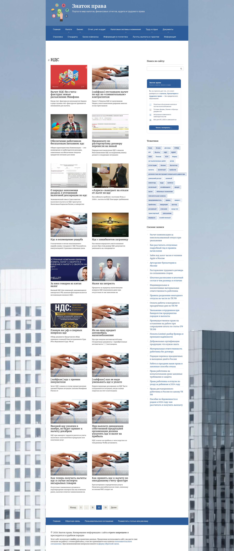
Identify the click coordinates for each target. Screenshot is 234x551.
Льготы (157, 152)
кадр (161, 183)
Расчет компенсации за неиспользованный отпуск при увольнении (165, 237)
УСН (166, 156)
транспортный (153, 213)
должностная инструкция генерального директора (166, 174)
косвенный (152, 187)
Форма (174, 156)
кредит (177, 187)
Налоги (68, 29)
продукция (164, 204)
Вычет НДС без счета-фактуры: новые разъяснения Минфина (65, 94)
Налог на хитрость (103, 283)
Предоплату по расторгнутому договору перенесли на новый (107, 143)
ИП (149, 152)
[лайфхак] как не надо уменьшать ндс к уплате (107, 380)
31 (92, 507)
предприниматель (155, 200)
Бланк (158, 148)
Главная (56, 29)
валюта (151, 170)
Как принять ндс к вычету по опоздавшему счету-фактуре (110, 479)
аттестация (152, 165)
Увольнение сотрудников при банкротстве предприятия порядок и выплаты (164, 313)
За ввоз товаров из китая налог (66, 284)
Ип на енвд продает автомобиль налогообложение (104, 333)
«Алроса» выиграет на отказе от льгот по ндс (110, 191)
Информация (170, 37)
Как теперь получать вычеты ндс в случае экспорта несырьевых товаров (68, 481)
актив (172, 161)
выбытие (173, 170)
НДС (165, 152)
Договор (168, 148)
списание (163, 209)
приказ (168, 200)
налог (150, 191)
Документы (168, 29)
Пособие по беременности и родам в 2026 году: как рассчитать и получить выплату (166, 402)
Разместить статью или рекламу (133, 521)
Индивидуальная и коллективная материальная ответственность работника (164, 288)
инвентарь (152, 183)
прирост (177, 200)
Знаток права (89, 6)
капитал (170, 183)
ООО (150, 156)
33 (105, 507)
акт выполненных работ (157, 161)
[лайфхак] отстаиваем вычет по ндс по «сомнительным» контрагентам (110, 94)
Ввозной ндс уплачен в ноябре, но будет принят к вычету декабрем (67, 429)
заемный (169, 178)
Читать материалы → (164, 128)
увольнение (167, 213)
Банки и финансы (91, 37)
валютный (162, 170)
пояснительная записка (157, 196)
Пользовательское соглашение (99, 521)
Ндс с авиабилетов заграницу (110, 239)
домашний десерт (154, 178)
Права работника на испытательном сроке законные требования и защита (166, 374)
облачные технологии (165, 191)
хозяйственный (165, 218)
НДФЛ (173, 152)
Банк (150, 148)
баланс (163, 165)
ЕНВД (177, 148)
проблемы (152, 204)
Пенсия (158, 156)
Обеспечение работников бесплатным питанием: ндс (67, 142)
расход (174, 204)
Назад (73, 507)
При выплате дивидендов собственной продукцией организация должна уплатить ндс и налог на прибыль (107, 431)
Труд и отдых (152, 29)
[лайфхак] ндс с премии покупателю (65, 380)
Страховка (58, 37)
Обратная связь (72, 521)
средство (174, 209)
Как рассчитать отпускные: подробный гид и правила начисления (163, 248)
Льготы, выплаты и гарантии (146, 37)
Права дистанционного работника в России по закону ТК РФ (166, 392)
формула (151, 218)
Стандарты (73, 37)
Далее (114, 507)
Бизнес (80, 29)
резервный (152, 209)
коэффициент (165, 187)
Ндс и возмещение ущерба (67, 239)
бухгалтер (173, 165)
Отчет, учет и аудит (97, 29)
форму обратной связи (108, 544)
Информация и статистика (115, 37)
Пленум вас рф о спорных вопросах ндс (66, 331)
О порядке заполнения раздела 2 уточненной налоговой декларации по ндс (69, 193)
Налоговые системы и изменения (126, 29)
